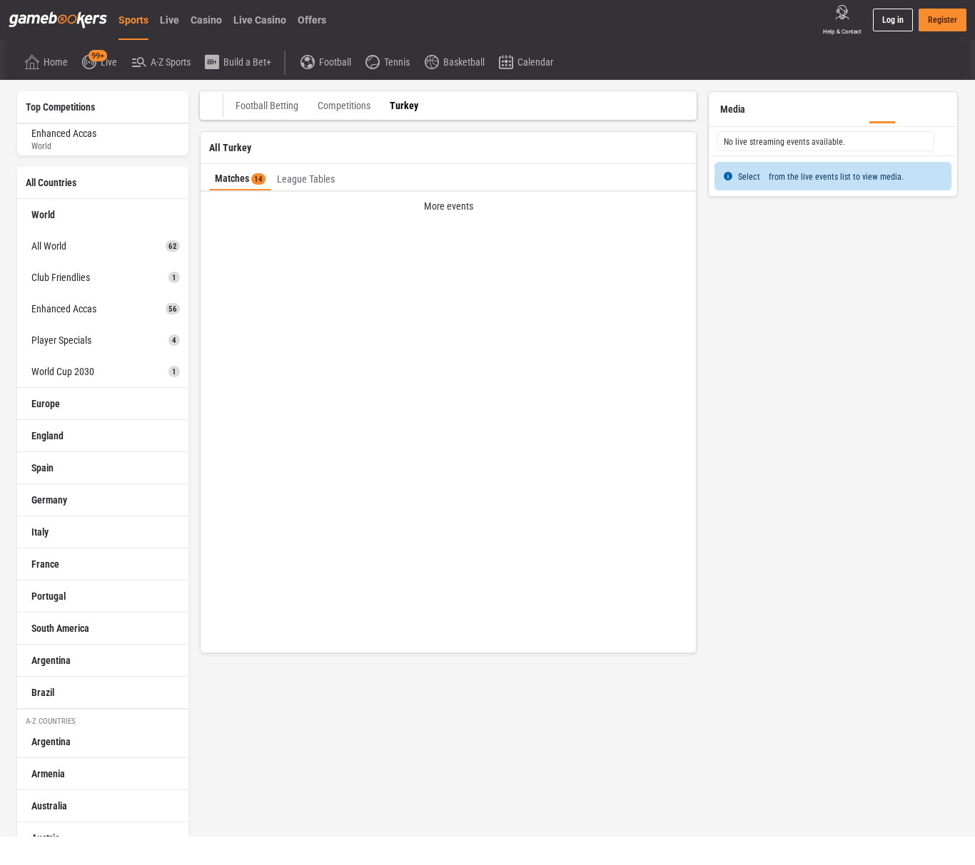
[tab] (240, 177)
